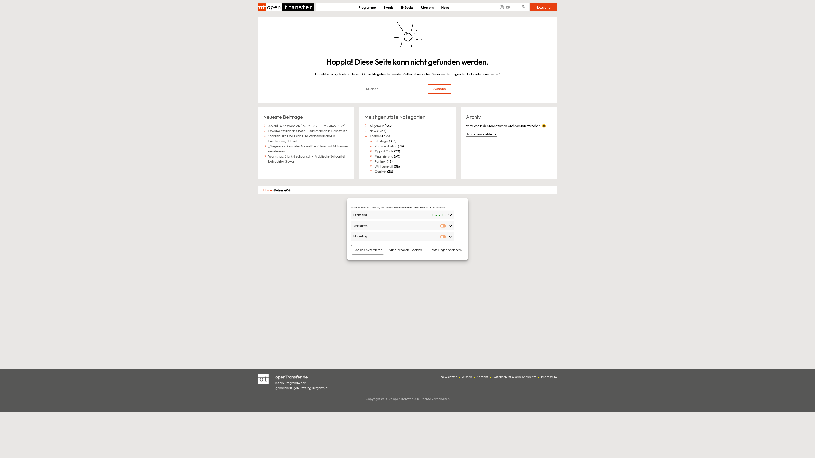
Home (267, 190)
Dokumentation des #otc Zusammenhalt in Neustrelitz (307, 131)
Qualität (380, 171)
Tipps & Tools (384, 151)
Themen (376, 136)
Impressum (549, 377)
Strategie (381, 141)
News (445, 7)
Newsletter (543, 7)
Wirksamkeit (384, 166)
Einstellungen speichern (445, 249)
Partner (380, 161)
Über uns (427, 7)
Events (388, 7)
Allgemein (377, 126)
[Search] (524, 7)
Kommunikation (386, 146)
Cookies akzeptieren (368, 249)
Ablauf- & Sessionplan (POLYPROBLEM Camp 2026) (307, 126)
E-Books (407, 7)
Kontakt (482, 377)
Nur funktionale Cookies (405, 249)
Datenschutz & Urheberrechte (515, 377)
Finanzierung (384, 156)
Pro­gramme (367, 7)
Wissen (466, 377)
